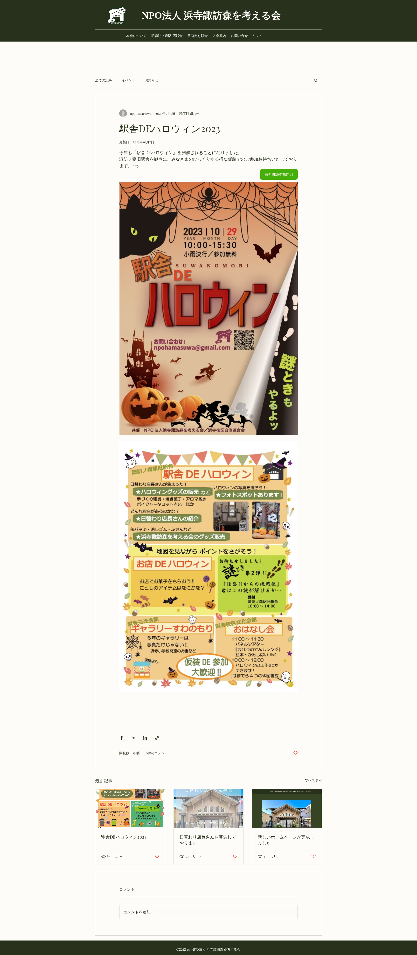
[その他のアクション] (295, 113)
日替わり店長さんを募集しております (208, 840)
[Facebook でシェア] (121, 738)
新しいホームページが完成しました (286, 840)
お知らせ (151, 80)
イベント (128, 80)
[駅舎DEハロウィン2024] (130, 808)
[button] (315, 80)
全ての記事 (103, 80)
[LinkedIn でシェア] (145, 738)
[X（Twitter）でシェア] (133, 738)
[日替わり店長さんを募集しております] (208, 808)
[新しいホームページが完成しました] (287, 808)
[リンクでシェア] (157, 738)
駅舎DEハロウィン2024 (123, 837)
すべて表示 (313, 780)
